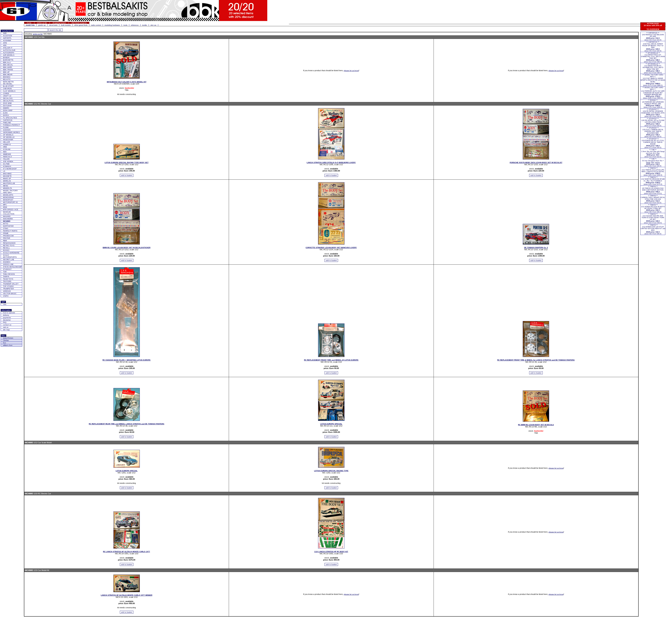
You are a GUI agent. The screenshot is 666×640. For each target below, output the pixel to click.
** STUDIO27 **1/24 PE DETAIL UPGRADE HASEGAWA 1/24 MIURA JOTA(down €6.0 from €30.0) (652, 113)
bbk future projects (79, 23)
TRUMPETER (8, 289)
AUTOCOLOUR (9, 50)
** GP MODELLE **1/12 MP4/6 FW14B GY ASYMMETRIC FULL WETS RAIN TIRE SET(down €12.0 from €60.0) (653, 68)
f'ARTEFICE (7, 120)
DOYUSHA (7, 106)
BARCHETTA (8, 60)
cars (4, 304)
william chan (7, 345)
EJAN (5, 113)
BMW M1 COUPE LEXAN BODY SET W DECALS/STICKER (126, 248)
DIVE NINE (7, 103)
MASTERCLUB (9, 183)
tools (125, 25)
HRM (5, 147)
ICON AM (6, 149)
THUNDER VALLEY (11, 284)
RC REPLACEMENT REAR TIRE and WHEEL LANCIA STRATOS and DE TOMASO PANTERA (126, 424)
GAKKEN (6, 130)
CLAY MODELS (9, 91)
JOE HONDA (8, 161)
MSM (5, 207)
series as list (42, 23)
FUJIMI (5, 127)
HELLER (6, 142)
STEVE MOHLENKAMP (12, 267)
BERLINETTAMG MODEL (8, 83)
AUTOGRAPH (8, 53)
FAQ (4, 322)
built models (66, 25)
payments (7, 317)
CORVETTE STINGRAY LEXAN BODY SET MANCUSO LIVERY (331, 248)
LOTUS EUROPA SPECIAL (127, 471)
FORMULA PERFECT (11, 125)
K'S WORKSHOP (10, 169)
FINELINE (7, 123)
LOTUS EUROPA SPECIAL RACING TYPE (331, 471)
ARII (4, 45)
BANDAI (6, 57)
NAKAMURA (8, 219)
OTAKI (5, 228)
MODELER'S (8, 195)
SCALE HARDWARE (11, 253)
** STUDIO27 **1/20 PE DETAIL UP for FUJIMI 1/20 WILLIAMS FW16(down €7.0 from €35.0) (652, 122)
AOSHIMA (7, 40)
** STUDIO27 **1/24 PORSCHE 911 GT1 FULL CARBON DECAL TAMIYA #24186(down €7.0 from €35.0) (653, 143)
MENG (5, 186)
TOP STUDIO (8, 286)
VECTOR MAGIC (9, 293)
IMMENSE (7, 154)
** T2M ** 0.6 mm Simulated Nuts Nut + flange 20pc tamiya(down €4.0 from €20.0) (653, 162)
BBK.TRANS (8, 70)
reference (135, 25)
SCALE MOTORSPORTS (10, 256)
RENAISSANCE (9, 243)
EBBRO (6, 108)
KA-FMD (6, 164)
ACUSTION (7, 36)
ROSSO (6, 250)
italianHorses (8, 338)
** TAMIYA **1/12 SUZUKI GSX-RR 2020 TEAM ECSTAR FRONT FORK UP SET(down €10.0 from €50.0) (653, 218)
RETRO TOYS (8, 245)
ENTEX (6, 115)
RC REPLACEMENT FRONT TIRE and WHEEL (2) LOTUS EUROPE (331, 360)
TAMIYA (6, 276)
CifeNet (6, 340)
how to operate (9, 313)
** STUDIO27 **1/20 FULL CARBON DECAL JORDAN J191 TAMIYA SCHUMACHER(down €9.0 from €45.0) (652, 132)
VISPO (5, 296)
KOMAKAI (7, 166)
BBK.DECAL (8, 65)
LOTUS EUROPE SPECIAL (331, 424)
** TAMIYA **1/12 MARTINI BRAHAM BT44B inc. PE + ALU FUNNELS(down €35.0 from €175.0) (653, 180)
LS (4, 171)
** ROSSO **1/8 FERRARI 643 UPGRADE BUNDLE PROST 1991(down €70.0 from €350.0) (653, 103)
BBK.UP (6, 72)
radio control (96, 25)
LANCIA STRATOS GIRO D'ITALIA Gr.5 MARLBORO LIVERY (331, 162)
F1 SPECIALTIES (10, 118)
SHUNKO (6, 262)
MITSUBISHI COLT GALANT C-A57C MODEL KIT (126, 82)
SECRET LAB (8, 259)
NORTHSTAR (8, 226)
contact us (7, 325)
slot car (153, 25)
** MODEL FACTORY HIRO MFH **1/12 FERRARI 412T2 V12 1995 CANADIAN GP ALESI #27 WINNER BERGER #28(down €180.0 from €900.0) (652, 93)
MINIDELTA (7, 188)
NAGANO (7, 216)
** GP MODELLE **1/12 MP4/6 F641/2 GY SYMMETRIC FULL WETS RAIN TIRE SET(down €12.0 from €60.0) (653, 57)
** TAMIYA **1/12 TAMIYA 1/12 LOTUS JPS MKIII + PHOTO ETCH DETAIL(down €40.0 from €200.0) (653, 171)
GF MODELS (8, 135)
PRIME (5, 233)
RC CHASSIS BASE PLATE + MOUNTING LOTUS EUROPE (127, 360)
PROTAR (6, 238)
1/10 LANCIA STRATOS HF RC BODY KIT (331, 552)
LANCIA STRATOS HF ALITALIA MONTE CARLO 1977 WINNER (126, 595)
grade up (42, 25)
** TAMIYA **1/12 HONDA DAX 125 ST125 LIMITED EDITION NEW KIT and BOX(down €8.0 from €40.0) (653, 229)
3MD (5, 33)
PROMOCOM (8, 236)
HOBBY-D (7, 144)
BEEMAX (6, 77)
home (29, 23)
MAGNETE (7, 176)
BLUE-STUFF (8, 86)
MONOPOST (8, 200)
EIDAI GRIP (7, 110)
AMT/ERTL (7, 38)
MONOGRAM (8, 197)
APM (5, 43)
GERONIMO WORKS (11, 132)
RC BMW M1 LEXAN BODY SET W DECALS (536, 425)
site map (6, 330)
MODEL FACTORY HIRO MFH (10, 191)
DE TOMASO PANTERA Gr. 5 (536, 248)
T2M (4, 272)
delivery (6, 315)
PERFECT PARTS (10, 231)
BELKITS (6, 79)
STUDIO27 (7, 269)
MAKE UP (7, 178)
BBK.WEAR (7, 74)
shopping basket (59, 23)
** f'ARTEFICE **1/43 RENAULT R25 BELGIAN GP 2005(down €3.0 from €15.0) (653, 36)
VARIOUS (7, 291)
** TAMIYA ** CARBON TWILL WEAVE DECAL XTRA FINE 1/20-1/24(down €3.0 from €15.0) (653, 199)
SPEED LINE (8, 264)
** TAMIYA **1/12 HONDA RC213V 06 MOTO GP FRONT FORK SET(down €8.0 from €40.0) (653, 208)
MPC (5, 205)
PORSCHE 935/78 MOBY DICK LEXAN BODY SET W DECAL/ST (536, 162)
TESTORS (7, 281)
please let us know (351, 70)
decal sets (53, 25)
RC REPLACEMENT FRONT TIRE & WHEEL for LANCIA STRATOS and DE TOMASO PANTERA (536, 360)
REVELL (6, 248)
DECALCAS (7, 98)
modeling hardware (112, 25)
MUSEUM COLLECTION (8, 213)
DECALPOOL (8, 101)
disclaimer (7, 320)
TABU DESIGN (9, 274)
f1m (4, 343)
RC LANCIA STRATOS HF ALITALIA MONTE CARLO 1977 (126, 552)
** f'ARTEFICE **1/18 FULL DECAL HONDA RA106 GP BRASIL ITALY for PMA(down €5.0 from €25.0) (652, 46)
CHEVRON (7, 89)
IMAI (5, 152)
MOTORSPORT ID (10, 202)
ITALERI (6, 159)
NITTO (5, 224)
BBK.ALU (7, 62)
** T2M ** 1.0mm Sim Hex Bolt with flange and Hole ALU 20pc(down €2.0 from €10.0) (653, 153)
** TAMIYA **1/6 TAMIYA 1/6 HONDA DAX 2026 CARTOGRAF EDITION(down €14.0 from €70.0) (653, 190)
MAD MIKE (7, 174)
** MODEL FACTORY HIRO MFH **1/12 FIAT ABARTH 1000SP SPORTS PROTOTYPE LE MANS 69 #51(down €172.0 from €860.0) (653, 80)
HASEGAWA (8, 140)
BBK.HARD (7, 67)
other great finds (80, 25)
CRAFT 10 (7, 96)
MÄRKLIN (7, 181)
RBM (5, 241)
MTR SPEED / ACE (10, 209)
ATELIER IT (7, 48)
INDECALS (7, 157)
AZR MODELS (8, 55)
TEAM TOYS (8, 279)
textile (144, 25)
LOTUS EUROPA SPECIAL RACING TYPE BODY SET (126, 162)
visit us (5, 327)
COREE (6, 93)
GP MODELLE (9, 137)
